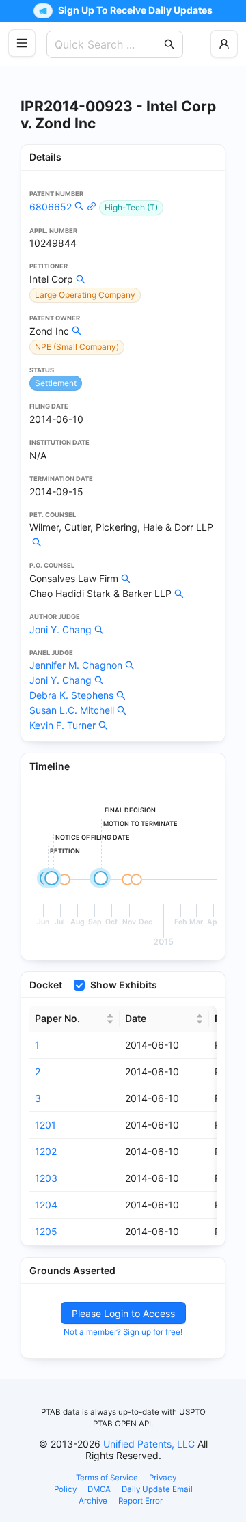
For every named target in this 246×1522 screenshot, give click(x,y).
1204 (46, 1204)
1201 (45, 1125)
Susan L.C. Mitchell (71, 710)
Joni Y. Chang (60, 629)
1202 (46, 1151)
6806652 (50, 206)
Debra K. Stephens (71, 695)
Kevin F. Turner (62, 725)
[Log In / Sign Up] (224, 43)
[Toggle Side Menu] (22, 43)
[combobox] (108, 44)
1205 (46, 1231)
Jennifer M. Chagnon (75, 665)
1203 (46, 1178)
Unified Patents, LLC (149, 1444)
